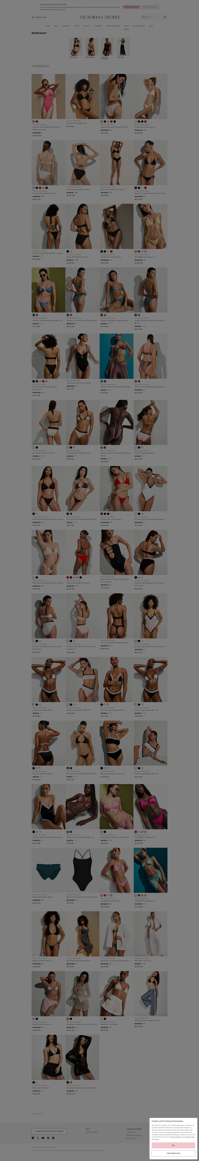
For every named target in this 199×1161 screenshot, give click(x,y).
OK (173, 1145)
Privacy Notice (176, 1137)
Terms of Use (190, 1137)
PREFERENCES (173, 1153)
